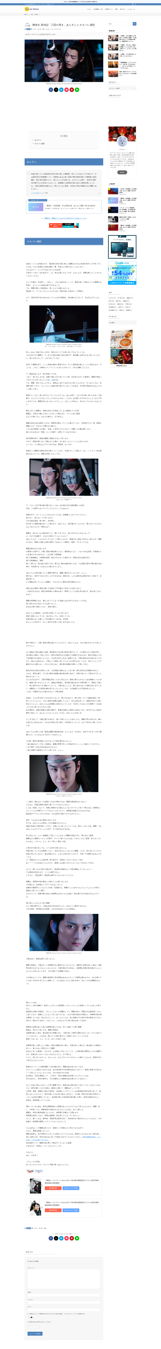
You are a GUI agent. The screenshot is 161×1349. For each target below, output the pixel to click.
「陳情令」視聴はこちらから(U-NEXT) (65, 218)
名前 (29, 1292)
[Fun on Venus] (32, 9)
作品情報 (112, 307)
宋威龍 (126, 301)
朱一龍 (112, 304)
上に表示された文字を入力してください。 (40, 1322)
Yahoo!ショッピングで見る (71, 1188)
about (122, 172)
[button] (51, 90)
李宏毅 (128, 310)
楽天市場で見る (53, 1188)
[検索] (135, 4)
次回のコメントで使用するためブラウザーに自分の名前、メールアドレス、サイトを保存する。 (58, 1313)
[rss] (133, 4)
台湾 (127, 307)
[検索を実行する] (134, 24)
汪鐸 (120, 307)
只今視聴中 (113, 310)
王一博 (39, 29)
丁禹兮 (128, 304)
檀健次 (130, 298)
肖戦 (43, 29)
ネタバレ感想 (40, 144)
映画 (122, 310)
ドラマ (34, 29)
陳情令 (28, 29)
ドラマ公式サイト (36, 193)
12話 (53, 380)
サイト (29, 1307)
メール (30, 1299)
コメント (31, 1268)
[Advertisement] (64, 112)
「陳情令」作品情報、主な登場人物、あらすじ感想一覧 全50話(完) (70, 206)
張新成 (120, 304)
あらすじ (38, 140)
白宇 (111, 301)
